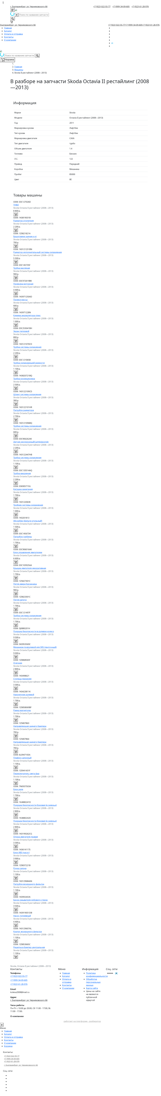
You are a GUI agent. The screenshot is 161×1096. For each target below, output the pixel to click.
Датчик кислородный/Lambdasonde (31, 441)
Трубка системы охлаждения (27, 347)
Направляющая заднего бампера (29, 726)
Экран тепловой (21, 331)
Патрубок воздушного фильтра (28, 884)
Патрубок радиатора (23, 410)
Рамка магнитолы (22, 710)
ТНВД (16, 204)
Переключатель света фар (26, 773)
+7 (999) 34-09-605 (121, 6)
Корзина (8, 1046)
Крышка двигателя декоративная (29, 568)
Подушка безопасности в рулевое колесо (33, 631)
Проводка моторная (23, 283)
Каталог (8, 31)
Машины (18, 69)
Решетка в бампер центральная (29, 947)
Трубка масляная (21, 268)
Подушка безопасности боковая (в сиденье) (35, 805)
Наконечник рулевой (23, 694)
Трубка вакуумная (22, 473)
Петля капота (20, 599)
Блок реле (18, 789)
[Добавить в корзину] (15, 214)
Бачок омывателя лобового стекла (30, 900)
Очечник (17, 663)
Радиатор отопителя (23, 220)
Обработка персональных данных (93, 982)
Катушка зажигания (23, 489)
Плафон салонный (22, 757)
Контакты (8, 37)
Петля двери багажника (25, 584)
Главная (8, 28)
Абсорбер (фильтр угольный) (27, 520)
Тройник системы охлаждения (28, 505)
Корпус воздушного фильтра (27, 931)
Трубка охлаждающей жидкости (29, 362)
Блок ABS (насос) (21, 852)
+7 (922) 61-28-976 (140, 6)
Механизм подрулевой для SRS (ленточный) (35, 647)
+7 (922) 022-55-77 (101, 6)
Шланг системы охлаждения (27, 394)
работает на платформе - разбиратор (82, 1021)
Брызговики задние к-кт (25, 236)
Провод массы (20, 299)
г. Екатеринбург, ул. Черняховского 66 (28, 6)
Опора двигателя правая (25, 836)
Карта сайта (92, 988)
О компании (10, 40)
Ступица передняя (22, 678)
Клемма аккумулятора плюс (27, 315)
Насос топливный (22, 915)
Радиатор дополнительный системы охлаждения (37, 252)
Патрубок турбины (22, 536)
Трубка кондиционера (24, 378)
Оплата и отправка (13, 34)
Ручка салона (19, 868)
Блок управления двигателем (27, 552)
